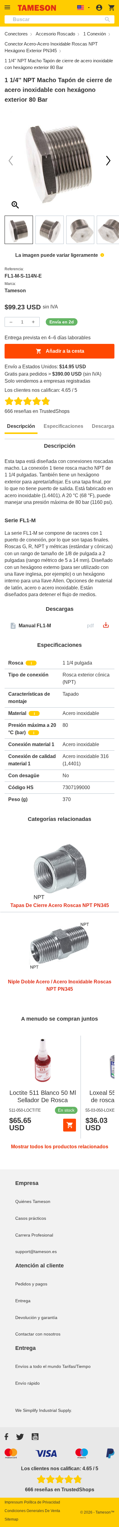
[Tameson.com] (37, 8)
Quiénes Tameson (32, 1201)
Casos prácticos (30, 1218)
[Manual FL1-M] (106, 626)
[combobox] (59, 19)
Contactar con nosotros (37, 1334)
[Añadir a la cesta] (69, 1125)
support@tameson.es (36, 1251)
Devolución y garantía (36, 1317)
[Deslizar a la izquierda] (108, 160)
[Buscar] (108, 19)
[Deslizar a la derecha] (10, 160)
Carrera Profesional (34, 1235)
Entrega (23, 1300)
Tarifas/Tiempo (76, 1366)
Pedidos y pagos (31, 1283)
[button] (8, 7)
